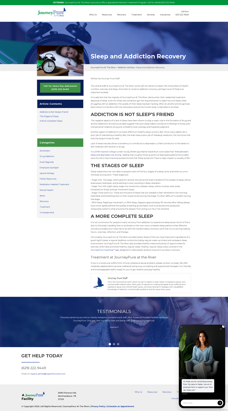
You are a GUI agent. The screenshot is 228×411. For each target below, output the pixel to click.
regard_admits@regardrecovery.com (47, 374)
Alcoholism (45, 151)
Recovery (121, 15)
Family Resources (48, 179)
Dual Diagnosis (47, 162)
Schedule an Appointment (120, 406)
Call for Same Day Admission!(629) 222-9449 (60, 87)
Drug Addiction (47, 156)
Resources (107, 15)
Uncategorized (47, 212)
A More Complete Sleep (51, 121)
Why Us (93, 15)
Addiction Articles (126, 67)
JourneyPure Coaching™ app (105, 250)
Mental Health (46, 190)
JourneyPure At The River (103, 67)
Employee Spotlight (49, 168)
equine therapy (47, 173)
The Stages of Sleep (49, 116)
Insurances (165, 15)
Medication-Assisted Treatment (54, 184)
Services (151, 15)
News (42, 196)
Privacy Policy (98, 406)
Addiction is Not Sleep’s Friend (54, 112)
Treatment (136, 15)
